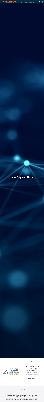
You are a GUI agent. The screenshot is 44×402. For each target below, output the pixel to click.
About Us (22, 2)
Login (40, 1)
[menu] (31, 2)
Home (19, 1)
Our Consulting (30, 2)
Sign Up (42, 2)
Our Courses (25, 2)
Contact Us (34, 2)
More (37, 1)
